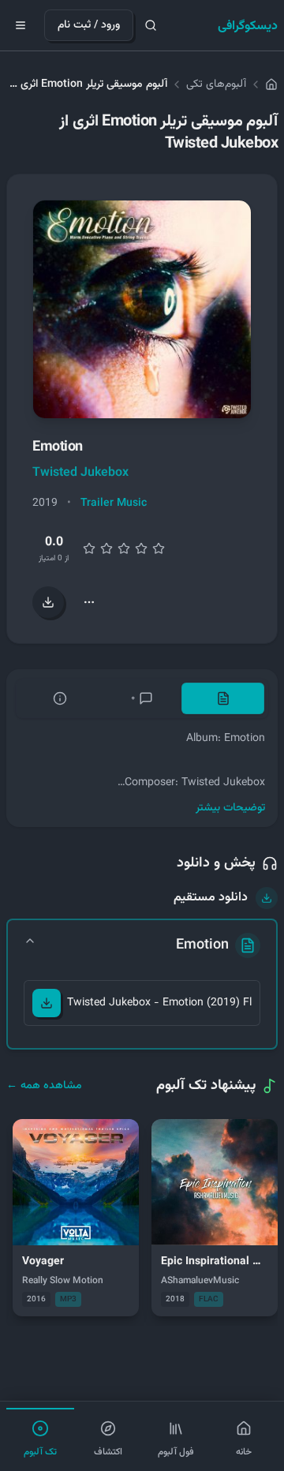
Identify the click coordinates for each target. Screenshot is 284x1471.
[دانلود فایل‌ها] (48, 602)
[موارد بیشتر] (89, 602)
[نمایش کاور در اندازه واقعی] (142, 309)
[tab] (222, 698)
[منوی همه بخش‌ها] (20, 25)
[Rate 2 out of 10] (89, 548)
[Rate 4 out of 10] (106, 548)
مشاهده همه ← (44, 1086)
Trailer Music (113, 503)
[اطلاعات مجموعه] (60, 698)
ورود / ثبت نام (89, 25)
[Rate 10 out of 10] (158, 548)
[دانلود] (46, 1003)
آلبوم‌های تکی (216, 84)
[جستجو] (150, 25)
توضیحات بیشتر (230, 808)
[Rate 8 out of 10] (141, 548)
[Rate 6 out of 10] (124, 548)
